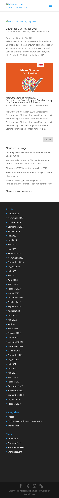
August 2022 (14, 310)
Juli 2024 (12, 249)
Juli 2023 (12, 271)
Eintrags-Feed (14, 443)
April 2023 (13, 280)
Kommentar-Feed (16, 447)
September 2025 (16, 226)
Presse (11, 416)
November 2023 (15, 257)
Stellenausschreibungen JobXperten (25, 421)
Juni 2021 (12, 368)
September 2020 (16, 395)
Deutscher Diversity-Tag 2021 (21, 28)
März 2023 (13, 284)
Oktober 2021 (14, 350)
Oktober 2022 (14, 302)
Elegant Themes (29, 490)
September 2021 (16, 355)
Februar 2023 (14, 288)
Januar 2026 (13, 213)
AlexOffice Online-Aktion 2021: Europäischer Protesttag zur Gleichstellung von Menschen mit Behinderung (29, 100)
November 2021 (15, 346)
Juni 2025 (12, 240)
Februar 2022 (14, 333)
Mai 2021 (12, 372)
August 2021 (14, 359)
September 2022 (16, 306)
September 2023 (16, 262)
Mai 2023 (12, 275)
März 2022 (13, 328)
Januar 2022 (13, 337)
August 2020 (14, 399)
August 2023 (14, 266)
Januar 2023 (13, 293)
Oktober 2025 (14, 222)
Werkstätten (43, 31)
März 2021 (13, 377)
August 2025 (14, 231)
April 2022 (13, 324)
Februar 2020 (14, 403)
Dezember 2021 (15, 342)
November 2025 (15, 218)
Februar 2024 (14, 253)
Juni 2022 (12, 315)
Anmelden (13, 438)
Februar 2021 (14, 381)
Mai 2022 (12, 319)
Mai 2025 (12, 244)
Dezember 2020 (15, 386)
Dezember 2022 (15, 297)
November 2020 (15, 390)
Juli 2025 (12, 235)
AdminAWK (15, 31)
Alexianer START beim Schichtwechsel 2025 (26, 168)
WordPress (29, 494)
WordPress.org (15, 451)
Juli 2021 (12, 364)
